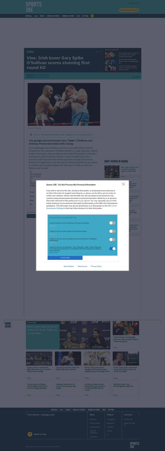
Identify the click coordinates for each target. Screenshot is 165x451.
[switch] (112, 223)
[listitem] (82, 217)
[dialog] (82, 225)
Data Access (82, 266)
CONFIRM (65, 258)
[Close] (124, 185)
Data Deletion (69, 266)
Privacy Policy (96, 266)
